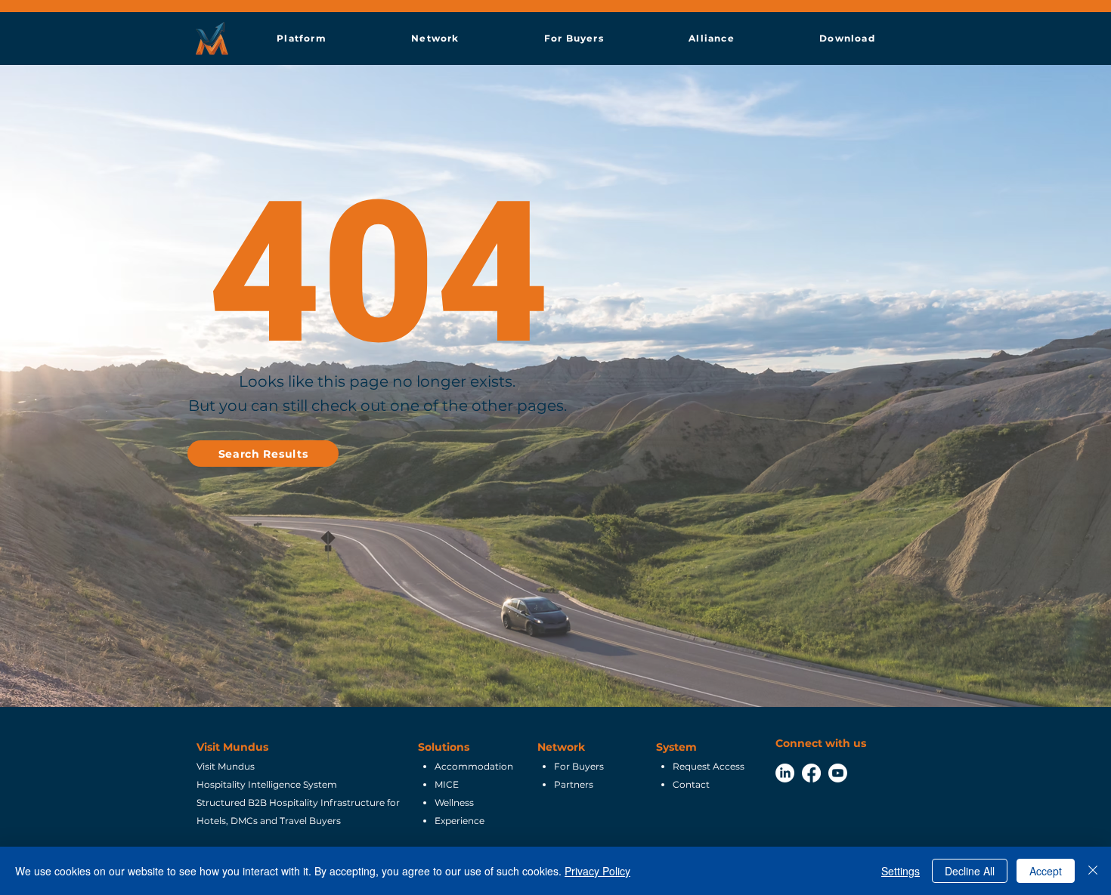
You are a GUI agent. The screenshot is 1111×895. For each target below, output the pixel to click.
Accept (1045, 870)
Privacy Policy (597, 870)
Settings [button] (900, 870)
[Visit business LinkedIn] (784, 773)
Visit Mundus (232, 747)
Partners (573, 784)
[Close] (1093, 871)
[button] (301, 38)
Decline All (970, 870)
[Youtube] (837, 773)
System (676, 747)
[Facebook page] (811, 773)
